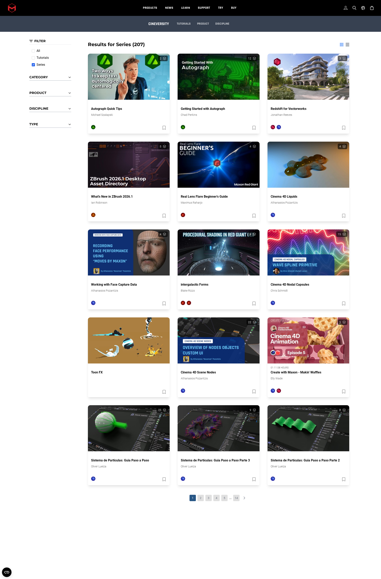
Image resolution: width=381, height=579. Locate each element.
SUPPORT (204, 8)
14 (236, 498)
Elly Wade (277, 378)
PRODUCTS (150, 8)
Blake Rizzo (188, 290)
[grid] (341, 44)
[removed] (163, 127)
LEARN (185, 8)
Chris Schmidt (279, 290)
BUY (233, 8)
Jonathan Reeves (281, 114)
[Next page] (244, 498)
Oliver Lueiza (98, 466)
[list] (347, 44)
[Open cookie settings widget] (7, 572)
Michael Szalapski (102, 114)
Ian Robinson (99, 202)
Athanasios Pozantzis (284, 202)
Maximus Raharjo (191, 202)
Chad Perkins (189, 114)
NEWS (169, 8)
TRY (220, 8)
